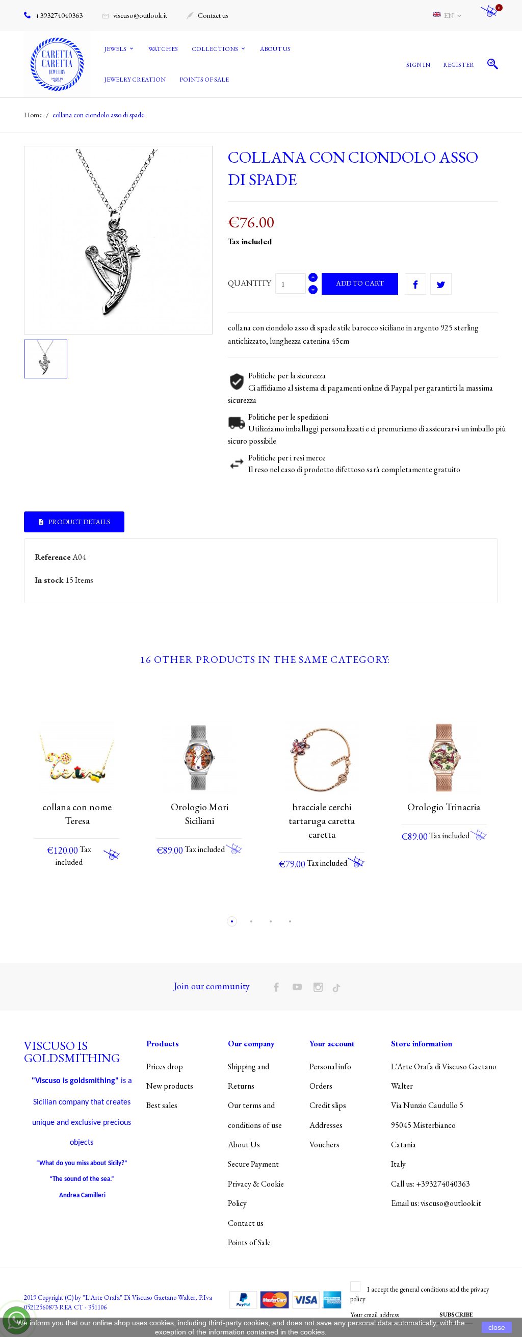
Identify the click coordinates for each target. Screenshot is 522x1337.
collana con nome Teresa (77, 814)
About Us (275, 49)
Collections (215, 49)
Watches (163, 49)
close (496, 1327)
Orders (320, 1086)
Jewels (115, 49)
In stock (49, 580)
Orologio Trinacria (443, 807)
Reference (53, 557)
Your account (332, 1043)
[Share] (415, 284)
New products (169, 1086)
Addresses (326, 1125)
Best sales (161, 1105)
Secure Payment (253, 1164)
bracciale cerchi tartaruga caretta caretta (322, 821)
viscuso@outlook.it (134, 15)
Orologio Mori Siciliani (199, 814)
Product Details (79, 522)
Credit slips (327, 1105)
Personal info (330, 1066)
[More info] (86, 899)
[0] (489, 15)
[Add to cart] (111, 854)
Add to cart (360, 283)
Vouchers (324, 1144)
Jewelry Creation (135, 79)
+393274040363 (58, 15)
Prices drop (164, 1066)
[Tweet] (441, 284)
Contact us (207, 15)
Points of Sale (204, 79)
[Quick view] (67, 900)
